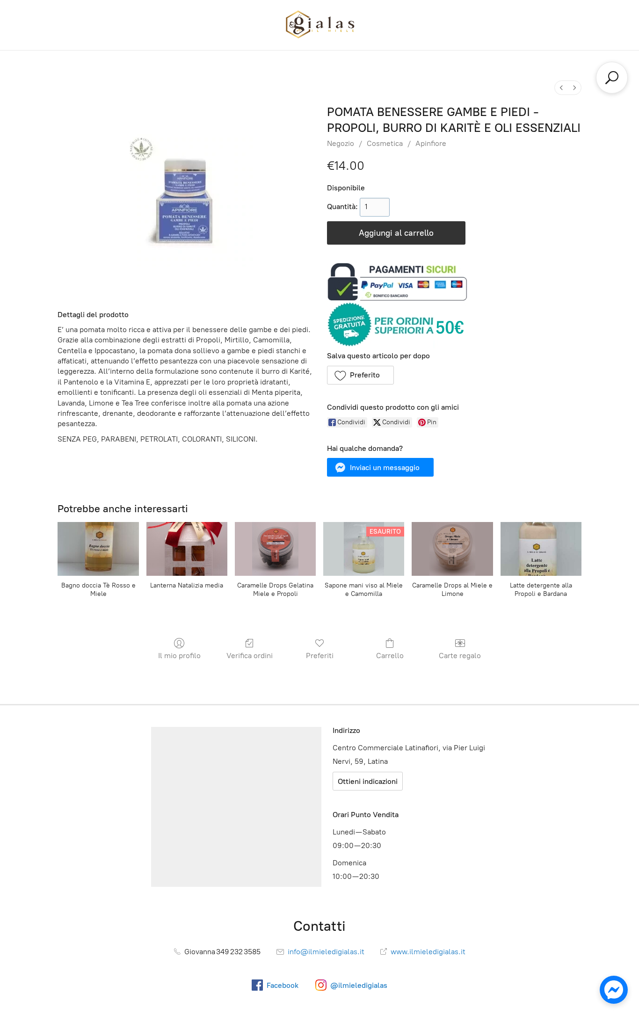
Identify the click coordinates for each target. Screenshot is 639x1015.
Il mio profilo (179, 655)
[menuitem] (561, 87)
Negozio (340, 143)
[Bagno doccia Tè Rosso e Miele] (98, 549)
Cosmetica (385, 143)
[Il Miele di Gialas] (319, 25)
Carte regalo (460, 655)
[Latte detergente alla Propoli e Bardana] (541, 549)
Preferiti (320, 655)
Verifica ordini (249, 655)
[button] (360, 375)
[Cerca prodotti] (611, 77)
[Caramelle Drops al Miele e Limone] (452, 549)
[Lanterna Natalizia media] (186, 549)
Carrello (390, 655)
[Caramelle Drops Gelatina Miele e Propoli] (275, 549)
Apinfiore (430, 143)
